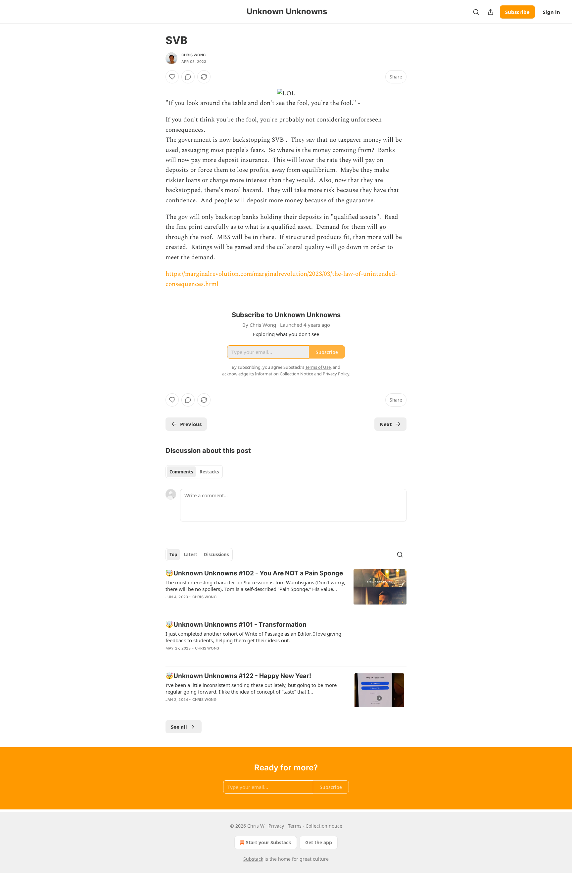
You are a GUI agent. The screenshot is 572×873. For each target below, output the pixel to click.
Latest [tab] (190, 555)
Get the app (318, 842)
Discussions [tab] (216, 555)
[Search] (476, 12)
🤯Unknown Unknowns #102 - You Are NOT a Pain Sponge (254, 573)
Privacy (276, 826)
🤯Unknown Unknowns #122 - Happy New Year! (238, 676)
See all (179, 726)
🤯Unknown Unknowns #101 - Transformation (236, 624)
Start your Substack (268, 842)
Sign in (551, 12)
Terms (295, 826)
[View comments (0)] (188, 76)
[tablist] (194, 471)
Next (386, 424)
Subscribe (517, 12)
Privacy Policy (336, 374)
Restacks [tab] (209, 472)
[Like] (172, 76)
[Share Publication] (490, 12)
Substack (253, 859)
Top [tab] (173, 555)
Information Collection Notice (284, 374)
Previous (191, 424)
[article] (286, 589)
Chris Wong (193, 55)
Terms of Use (318, 367)
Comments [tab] (181, 472)
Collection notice (324, 826)
